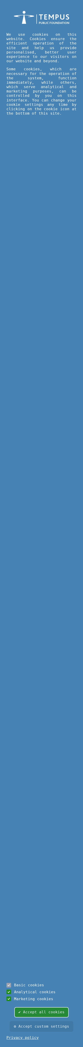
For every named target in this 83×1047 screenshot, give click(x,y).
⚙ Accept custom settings (41, 1026)
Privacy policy (22, 1037)
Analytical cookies (35, 992)
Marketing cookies (33, 999)
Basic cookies (29, 985)
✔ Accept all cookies (41, 1012)
